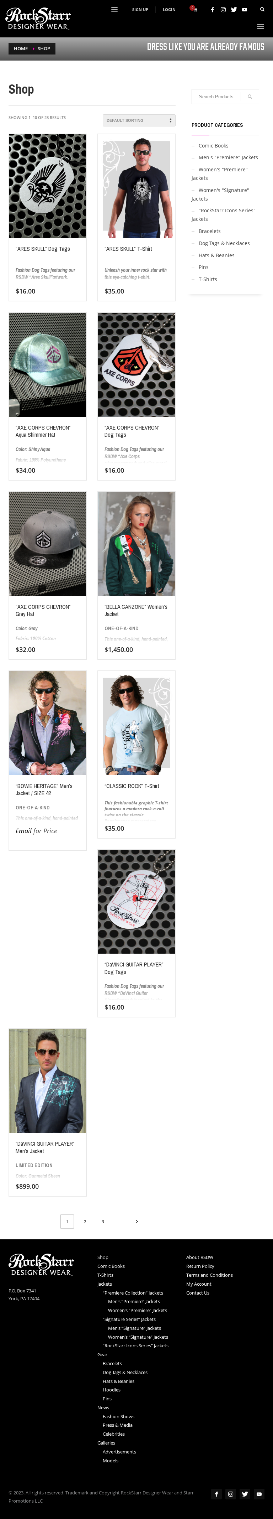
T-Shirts (208, 279)
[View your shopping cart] (195, 9)
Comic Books (214, 145)
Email (24, 830)
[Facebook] (212, 9)
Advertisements (119, 1451)
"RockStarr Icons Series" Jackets (224, 214)
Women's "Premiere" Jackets (220, 173)
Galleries (106, 1443)
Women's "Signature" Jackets (220, 194)
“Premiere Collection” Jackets (133, 1293)
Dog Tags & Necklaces (224, 243)
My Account (199, 1284)
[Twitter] (234, 9)
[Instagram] (223, 9)
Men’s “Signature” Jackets (134, 1328)
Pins (204, 267)
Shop (102, 1257)
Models (110, 1460)
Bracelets (210, 231)
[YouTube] (244, 9)
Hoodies (112, 1389)
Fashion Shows (118, 1416)
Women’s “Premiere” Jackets (137, 1310)
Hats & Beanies (217, 255)
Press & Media (118, 1425)
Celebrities (114, 1434)
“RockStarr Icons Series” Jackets (135, 1345)
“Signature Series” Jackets (129, 1319)
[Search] (250, 96)
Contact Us (197, 1293)
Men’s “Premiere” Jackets (134, 1301)
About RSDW (199, 1257)
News (103, 1407)
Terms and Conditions (209, 1275)
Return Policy (200, 1266)
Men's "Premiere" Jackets (228, 157)
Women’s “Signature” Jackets (138, 1337)
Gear (102, 1354)
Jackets (104, 1284)
